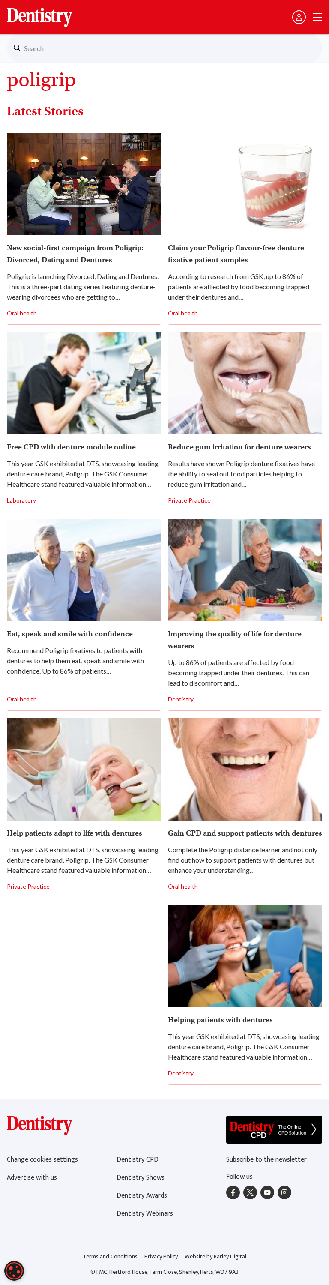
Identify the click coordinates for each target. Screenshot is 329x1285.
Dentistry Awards (142, 1195)
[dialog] (14, 1271)
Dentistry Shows (140, 1177)
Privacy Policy (161, 1256)
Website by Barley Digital (215, 1256)
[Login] (299, 17)
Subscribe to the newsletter (266, 1159)
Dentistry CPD (138, 1159)
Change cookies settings (42, 1159)
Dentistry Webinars (145, 1213)
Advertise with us (32, 1177)
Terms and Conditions (110, 1256)
